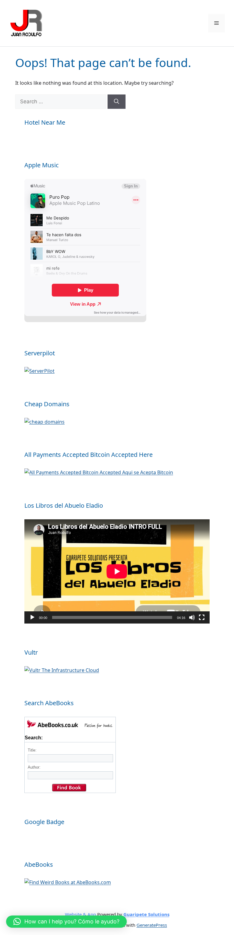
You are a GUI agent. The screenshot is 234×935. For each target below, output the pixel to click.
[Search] (117, 101)
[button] (66, 921)
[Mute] (192, 617)
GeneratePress (151, 925)
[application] (117, 571)
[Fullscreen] (202, 617)
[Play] (32, 617)
